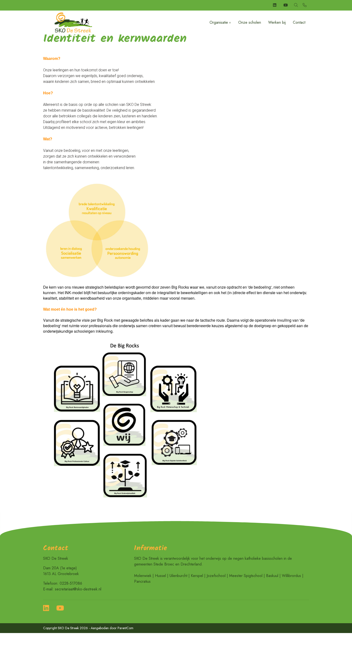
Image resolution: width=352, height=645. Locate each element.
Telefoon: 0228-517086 (62, 583)
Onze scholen (249, 22)
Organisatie (219, 22)
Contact (299, 22)
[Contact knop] (305, 5)
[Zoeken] (296, 5)
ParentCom (125, 628)
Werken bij (277, 22)
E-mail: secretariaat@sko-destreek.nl (72, 589)
